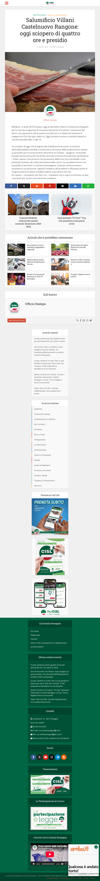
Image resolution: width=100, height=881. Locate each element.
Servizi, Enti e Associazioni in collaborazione (49, 643)
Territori (34, 639)
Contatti (73, 878)
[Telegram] (57, 757)
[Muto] (62, 864)
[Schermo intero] (66, 864)
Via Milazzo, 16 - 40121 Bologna (45, 719)
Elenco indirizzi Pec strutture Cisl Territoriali (51, 738)
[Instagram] (51, 757)
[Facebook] (33, 757)
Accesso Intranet (52, 878)
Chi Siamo (35, 631)
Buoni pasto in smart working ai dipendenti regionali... (35, 247)
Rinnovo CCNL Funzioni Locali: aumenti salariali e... (80, 262)
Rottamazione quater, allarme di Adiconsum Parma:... (36, 262)
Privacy (92, 878)
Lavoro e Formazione (57, 15)
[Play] (34, 864)
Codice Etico (64, 878)
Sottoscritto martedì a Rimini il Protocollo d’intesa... (79, 247)
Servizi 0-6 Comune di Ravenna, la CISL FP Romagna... (35, 276)
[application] (50, 854)
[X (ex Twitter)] (39, 757)
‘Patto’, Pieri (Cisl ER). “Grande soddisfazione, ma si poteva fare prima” (47, 391)
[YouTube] (45, 757)
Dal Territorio (39, 15)
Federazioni (35, 635)
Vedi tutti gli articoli (17, 320)
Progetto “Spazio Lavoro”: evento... (81, 275)
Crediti (79, 878)
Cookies (86, 878)
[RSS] (64, 757)
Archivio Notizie (37, 647)
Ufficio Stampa (58, 47)
